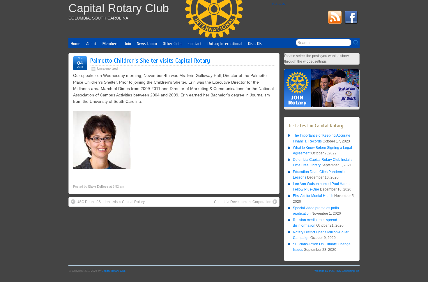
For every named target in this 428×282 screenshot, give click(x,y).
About (91, 43)
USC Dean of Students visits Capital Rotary (111, 202)
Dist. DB (255, 43)
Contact (195, 43)
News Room (147, 43)
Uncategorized (107, 68)
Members (110, 43)
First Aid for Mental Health (313, 196)
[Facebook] (351, 18)
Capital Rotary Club (118, 8)
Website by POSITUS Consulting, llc (336, 270)
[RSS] (335, 18)
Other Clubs (173, 43)
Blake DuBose (98, 186)
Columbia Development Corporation (242, 202)
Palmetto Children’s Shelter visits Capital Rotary (150, 60)
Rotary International (225, 43)
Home (75, 43)
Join (127, 43)
